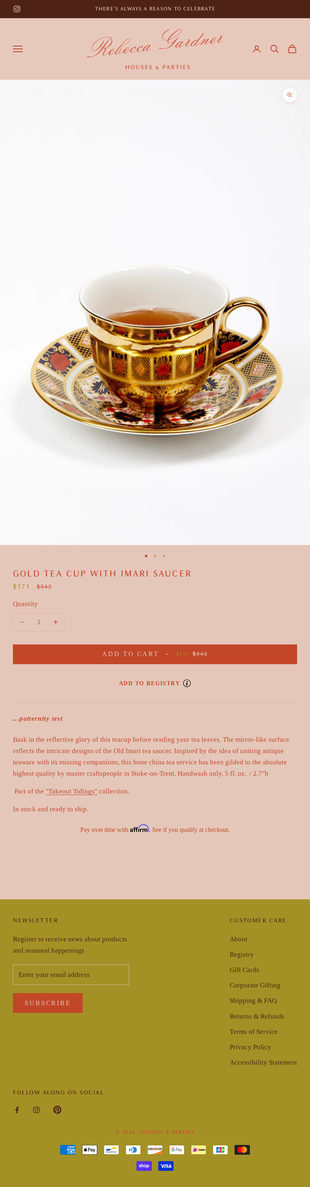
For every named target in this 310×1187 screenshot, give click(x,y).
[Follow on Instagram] (17, 9)
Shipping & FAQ (253, 1000)
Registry (242, 954)
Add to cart (171, 654)
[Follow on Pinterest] (57, 1110)
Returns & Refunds (257, 1016)
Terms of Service (254, 1031)
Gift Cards (244, 970)
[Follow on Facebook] (17, 1110)
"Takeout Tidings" (71, 791)
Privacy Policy (250, 1047)
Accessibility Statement (263, 1062)
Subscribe (48, 1003)
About (238, 939)
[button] (274, 49)
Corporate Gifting (255, 985)
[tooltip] (187, 683)
